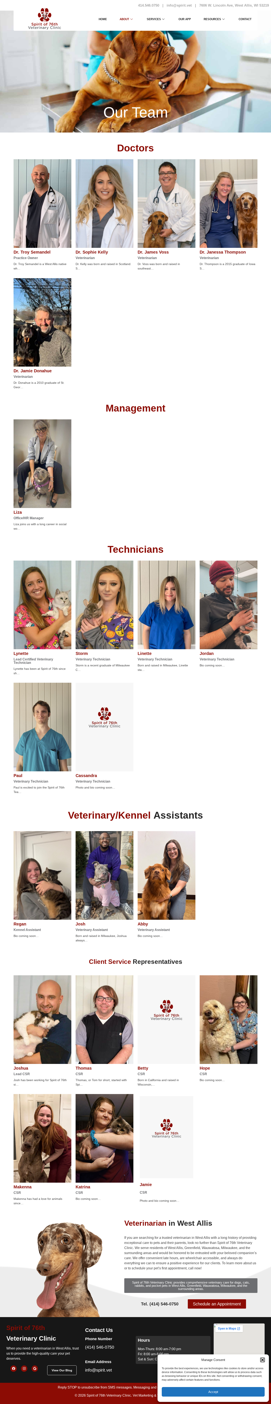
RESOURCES (212, 19)
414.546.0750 (148, 5)
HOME (103, 19)
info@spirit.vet (179, 5)
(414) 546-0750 (99, 1347)
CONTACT (245, 19)
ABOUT (124, 19)
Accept (213, 1392)
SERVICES (154, 19)
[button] (262, 1360)
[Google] (35, 1368)
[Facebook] (13, 1368)
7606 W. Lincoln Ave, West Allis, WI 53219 (234, 5)
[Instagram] (24, 1368)
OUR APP (184, 19)
